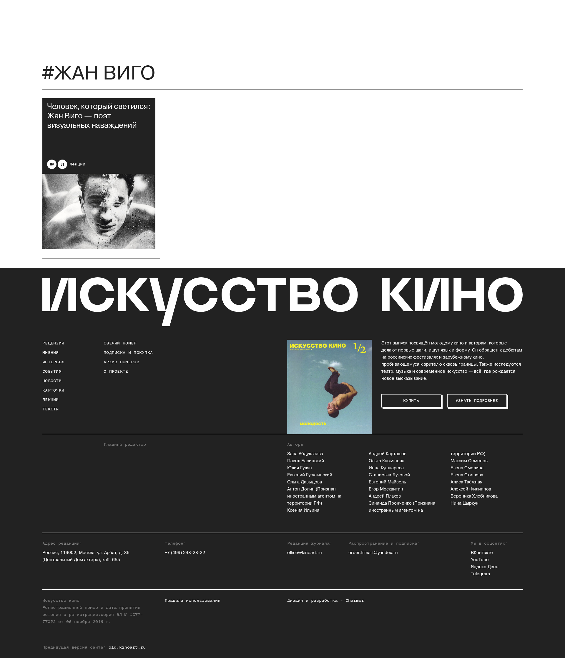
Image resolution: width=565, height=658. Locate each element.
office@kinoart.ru (304, 553)
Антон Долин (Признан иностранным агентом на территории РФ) (314, 496)
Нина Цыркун (464, 503)
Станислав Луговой (389, 475)
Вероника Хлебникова (474, 496)
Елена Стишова (467, 475)
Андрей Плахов (385, 496)
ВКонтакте (482, 553)
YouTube (480, 560)
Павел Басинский (305, 461)
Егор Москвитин (386, 489)
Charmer (354, 600)
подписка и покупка (128, 352)
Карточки (53, 390)
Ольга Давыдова (304, 482)
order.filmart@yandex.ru (373, 553)
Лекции (77, 164)
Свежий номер (120, 343)
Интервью (53, 362)
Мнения (50, 352)
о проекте (116, 371)
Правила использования (192, 600)
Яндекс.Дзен (484, 567)
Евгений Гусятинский (309, 475)
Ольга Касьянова (386, 461)
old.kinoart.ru (127, 647)
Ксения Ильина (303, 510)
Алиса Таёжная (466, 482)
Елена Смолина (467, 468)
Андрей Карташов (387, 454)
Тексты (50, 409)
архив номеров (121, 362)
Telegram (480, 574)
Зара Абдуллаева (305, 454)
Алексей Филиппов (471, 489)
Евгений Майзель (387, 482)
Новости (52, 381)
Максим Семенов (469, 461)
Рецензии (53, 343)
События (52, 371)
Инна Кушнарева (386, 468)
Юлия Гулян (299, 468)
